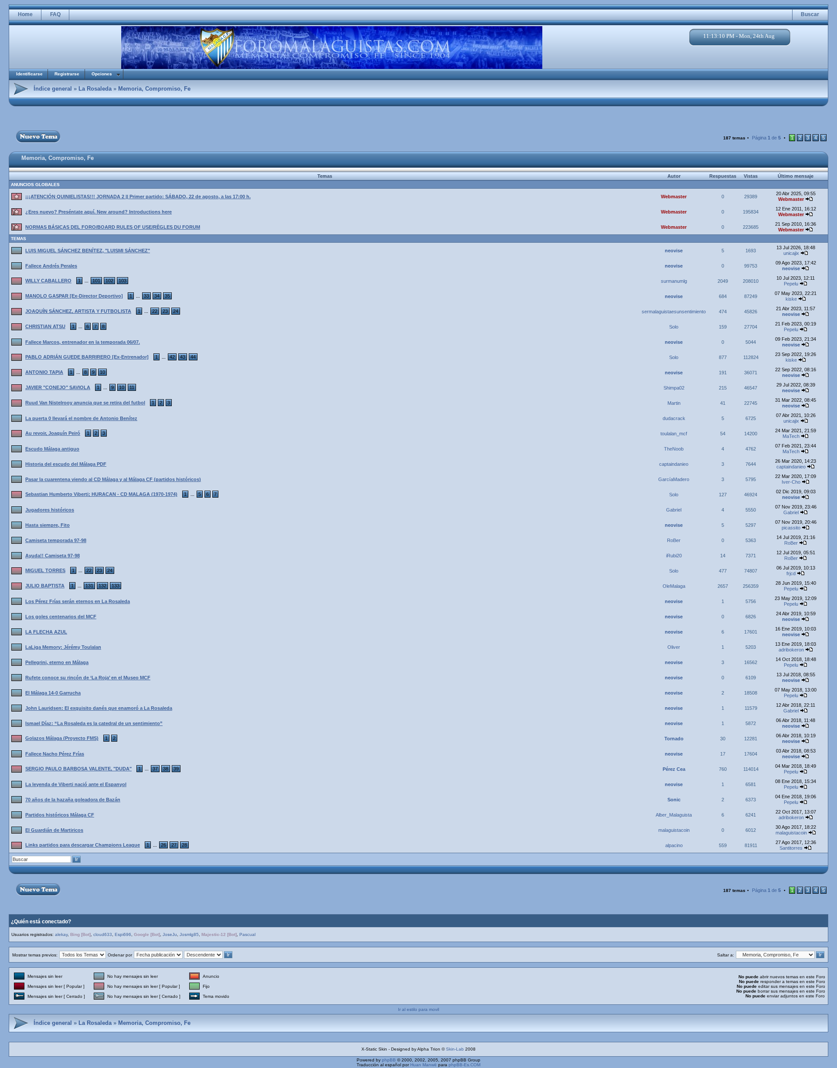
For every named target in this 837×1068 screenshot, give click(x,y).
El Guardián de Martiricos (54, 830)
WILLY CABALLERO (48, 280)
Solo (673, 326)
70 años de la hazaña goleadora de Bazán (72, 799)
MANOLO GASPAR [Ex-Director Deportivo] (74, 295)
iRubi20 (674, 555)
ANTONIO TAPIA (44, 372)
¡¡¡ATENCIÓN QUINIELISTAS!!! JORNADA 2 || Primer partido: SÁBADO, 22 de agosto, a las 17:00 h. (138, 196)
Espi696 (123, 934)
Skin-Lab (455, 1049)
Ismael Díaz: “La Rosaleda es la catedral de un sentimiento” (94, 723)
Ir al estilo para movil (418, 1009)
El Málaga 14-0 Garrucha (53, 692)
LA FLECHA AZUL (46, 631)
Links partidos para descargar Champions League (82, 845)
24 (175, 311)
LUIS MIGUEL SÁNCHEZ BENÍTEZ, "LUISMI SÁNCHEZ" (87, 250)
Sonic (673, 799)
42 (172, 356)
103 (122, 280)
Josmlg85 (189, 934)
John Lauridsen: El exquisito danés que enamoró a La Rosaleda (98, 708)
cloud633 (102, 934)
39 (176, 768)
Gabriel (673, 509)
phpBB (389, 1060)
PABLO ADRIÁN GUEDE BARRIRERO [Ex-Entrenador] (87, 356)
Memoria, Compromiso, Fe (154, 88)
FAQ (55, 14)
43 (182, 356)
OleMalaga (674, 586)
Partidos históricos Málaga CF (59, 814)
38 (165, 768)
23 (165, 311)
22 (154, 311)
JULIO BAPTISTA (45, 585)
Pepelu (791, 283)
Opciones (102, 73)
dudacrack (674, 418)
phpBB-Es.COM (464, 1064)
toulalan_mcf (673, 433)
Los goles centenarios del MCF (60, 616)
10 (102, 372)
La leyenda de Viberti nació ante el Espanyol (75, 784)
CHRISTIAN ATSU (45, 326)
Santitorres (791, 848)
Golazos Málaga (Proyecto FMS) (62, 738)
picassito (791, 527)
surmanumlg (674, 281)
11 (131, 387)
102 (109, 280)
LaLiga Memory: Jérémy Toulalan (63, 647)
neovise (674, 250)
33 (146, 295)
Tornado (674, 738)
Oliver (673, 647)
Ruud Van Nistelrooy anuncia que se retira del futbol (85, 402)
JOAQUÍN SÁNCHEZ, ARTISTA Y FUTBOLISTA (78, 311)
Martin (673, 403)
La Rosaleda (95, 88)
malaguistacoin (674, 830)
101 (96, 280)
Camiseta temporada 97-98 (55, 540)
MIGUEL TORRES (45, 570)
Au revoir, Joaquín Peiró (52, 433)
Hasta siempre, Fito (47, 525)
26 (163, 845)
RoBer (673, 540)
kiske (791, 299)
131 (89, 585)
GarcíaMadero (673, 479)
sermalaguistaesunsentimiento (674, 311)
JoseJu (170, 934)
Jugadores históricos (49, 509)
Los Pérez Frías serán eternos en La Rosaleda (77, 601)
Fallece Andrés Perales (51, 265)
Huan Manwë (423, 1064)
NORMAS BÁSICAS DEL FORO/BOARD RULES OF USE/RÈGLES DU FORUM (112, 227)
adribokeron (791, 649)
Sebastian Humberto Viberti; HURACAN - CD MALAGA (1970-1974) (101, 494)
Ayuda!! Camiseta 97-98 (52, 555)
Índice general (53, 88)
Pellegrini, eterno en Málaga (56, 662)
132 (102, 585)
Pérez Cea (674, 769)
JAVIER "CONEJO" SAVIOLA (57, 387)
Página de (766, 137)
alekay (61, 934)
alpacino (674, 845)
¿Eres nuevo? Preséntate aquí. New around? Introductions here (98, 211)
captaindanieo (673, 464)
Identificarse (29, 73)
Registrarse (66, 73)
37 (155, 768)
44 (193, 356)
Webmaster (674, 196)
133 (115, 585)
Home (25, 14)
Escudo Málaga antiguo (52, 448)
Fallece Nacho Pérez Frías (54, 753)
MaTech (791, 436)
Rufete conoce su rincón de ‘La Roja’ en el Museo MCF (87, 677)
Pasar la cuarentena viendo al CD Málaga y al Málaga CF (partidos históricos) (113, 479)
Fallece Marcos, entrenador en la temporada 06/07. (82, 342)
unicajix (791, 253)
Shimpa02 (673, 387)
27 (174, 845)
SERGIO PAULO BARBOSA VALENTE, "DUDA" (78, 768)
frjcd (791, 573)
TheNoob (674, 448)
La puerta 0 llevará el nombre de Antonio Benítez (81, 418)
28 (184, 845)
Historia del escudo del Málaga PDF (65, 464)
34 (157, 295)
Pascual (247, 934)
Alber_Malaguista (674, 814)
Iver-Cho (791, 482)
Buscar (810, 14)
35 (167, 295)
